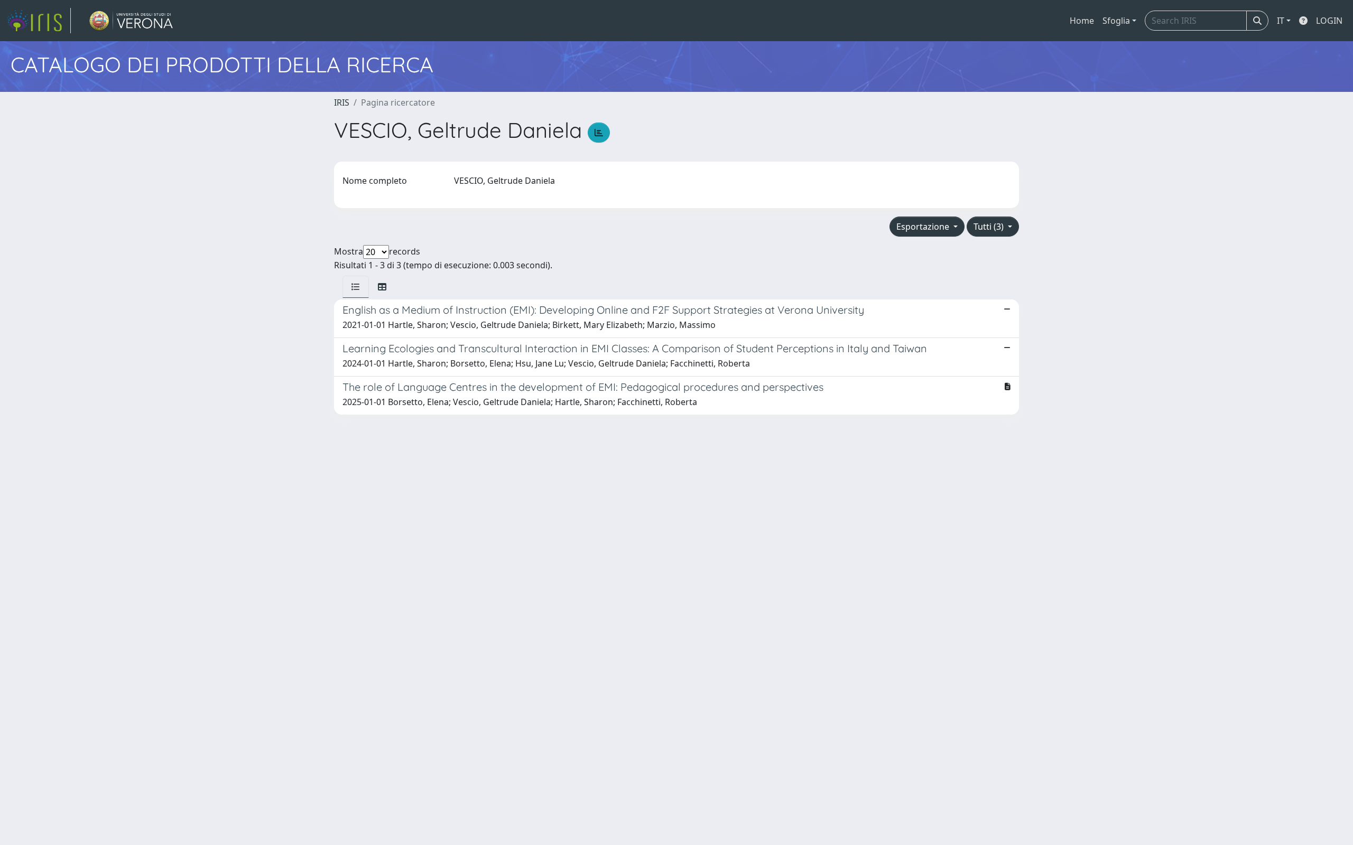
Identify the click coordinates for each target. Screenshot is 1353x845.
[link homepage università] (131, 20)
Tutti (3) (990, 226)
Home (1082, 20)
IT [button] (1280, 20)
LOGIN (1329, 20)
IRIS (341, 102)
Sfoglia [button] (1116, 20)
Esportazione (923, 226)
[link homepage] (38, 20)
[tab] (355, 287)
